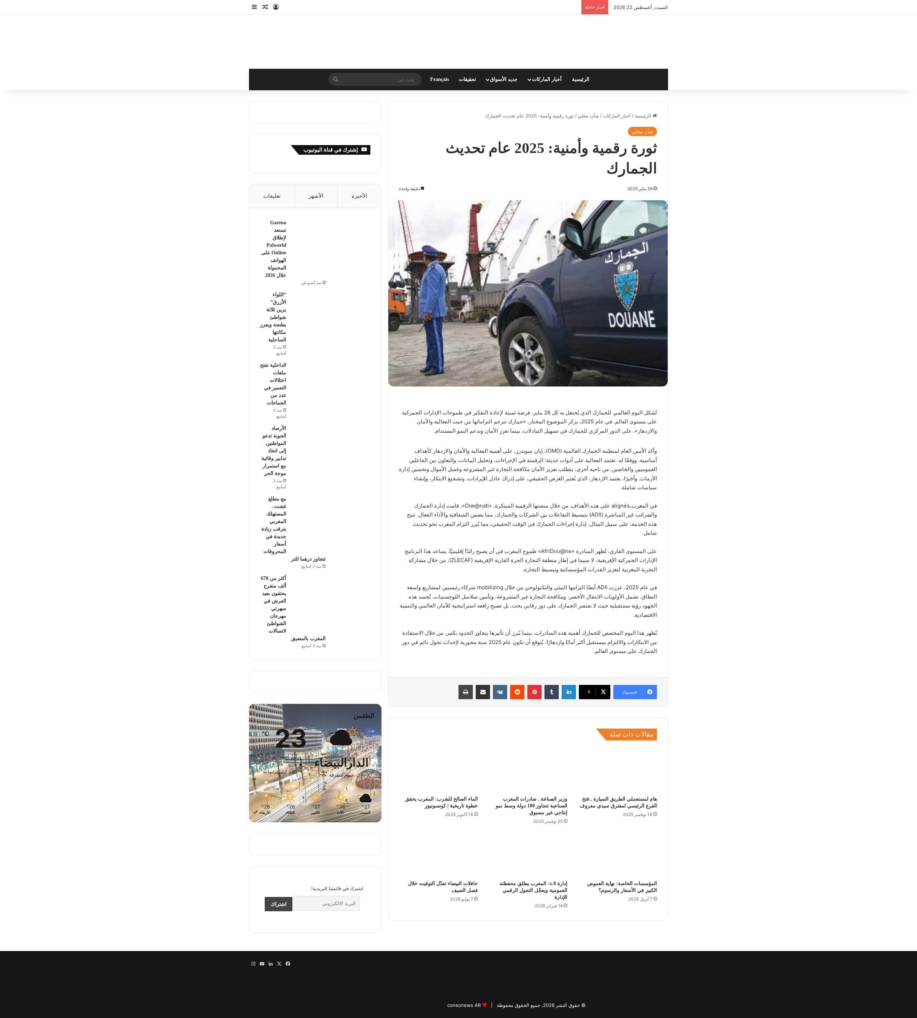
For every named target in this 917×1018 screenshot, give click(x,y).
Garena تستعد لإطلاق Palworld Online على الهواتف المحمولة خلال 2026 (503, 7)
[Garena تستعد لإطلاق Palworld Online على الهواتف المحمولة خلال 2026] (350, 220)
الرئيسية (580, 67)
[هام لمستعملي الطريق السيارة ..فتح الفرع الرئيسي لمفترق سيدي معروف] (617, 758)
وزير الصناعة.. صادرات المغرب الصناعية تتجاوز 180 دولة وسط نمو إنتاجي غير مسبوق (531, 793)
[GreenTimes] (478, 961)
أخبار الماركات (547, 67)
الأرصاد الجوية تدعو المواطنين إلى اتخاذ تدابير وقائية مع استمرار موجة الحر (273, 334)
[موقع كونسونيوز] (458, 32)
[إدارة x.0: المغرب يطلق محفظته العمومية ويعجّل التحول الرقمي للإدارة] (528, 842)
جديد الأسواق (504, 67)
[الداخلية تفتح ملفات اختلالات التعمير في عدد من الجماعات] (350, 289)
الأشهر (316, 184)
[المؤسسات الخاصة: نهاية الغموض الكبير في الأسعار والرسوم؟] (617, 842)
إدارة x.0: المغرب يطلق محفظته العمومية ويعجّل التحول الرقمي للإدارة (533, 878)
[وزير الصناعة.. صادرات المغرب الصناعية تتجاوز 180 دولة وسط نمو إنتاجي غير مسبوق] (528, 758)
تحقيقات (467, 67)
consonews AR (464, 981)
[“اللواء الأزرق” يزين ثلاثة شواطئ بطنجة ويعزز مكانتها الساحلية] (350, 254)
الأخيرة (359, 184)
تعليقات (271, 184)
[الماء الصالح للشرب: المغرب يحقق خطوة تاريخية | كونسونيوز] (438, 758)
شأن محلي (588, 104)
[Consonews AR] (554, 960)
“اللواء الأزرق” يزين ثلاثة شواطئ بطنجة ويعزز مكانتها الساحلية (296, 253)
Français (439, 67)
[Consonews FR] (630, 957)
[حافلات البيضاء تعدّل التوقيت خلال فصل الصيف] (438, 842)
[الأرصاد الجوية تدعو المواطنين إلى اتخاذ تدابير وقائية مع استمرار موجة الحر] (331, 334)
